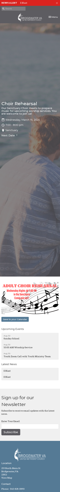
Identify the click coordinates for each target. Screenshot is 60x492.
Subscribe (11, 432)
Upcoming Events (12, 329)
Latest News (9, 364)
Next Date (8, 135)
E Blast (23, 3)
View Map (6, 478)
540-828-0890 (17, 489)
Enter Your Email (10, 421)
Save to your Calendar (15, 319)
